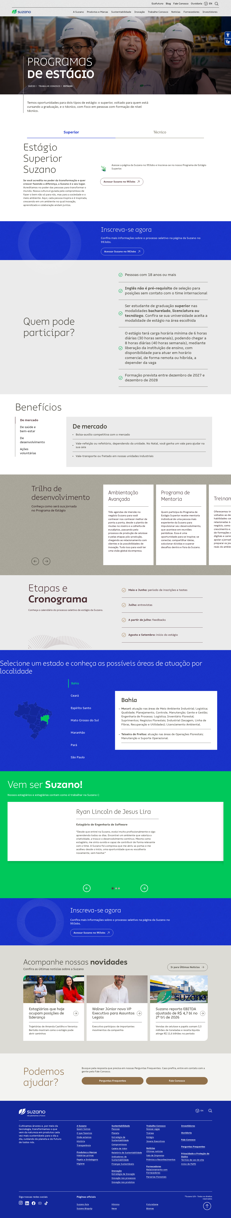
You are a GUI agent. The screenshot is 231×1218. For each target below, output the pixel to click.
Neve (114, 1208)
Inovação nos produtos (123, 1182)
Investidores (188, 1126)
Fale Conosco (180, 3)
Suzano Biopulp (84, 1208)
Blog (168, 3)
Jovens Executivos (155, 1141)
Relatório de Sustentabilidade (127, 1153)
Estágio (67, 86)
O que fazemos (84, 1133)
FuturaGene (152, 1204)
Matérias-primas (85, 1155)
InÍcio (31, 86)
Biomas (150, 1208)
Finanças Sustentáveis (123, 1164)
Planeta (115, 1133)
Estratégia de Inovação (123, 1174)
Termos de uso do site (192, 1160)
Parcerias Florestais (156, 1177)
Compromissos (119, 1144)
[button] (78, 11)
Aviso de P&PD (188, 1164)
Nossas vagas (153, 1129)
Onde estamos (84, 1137)
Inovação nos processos (124, 1178)
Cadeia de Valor (119, 1149)
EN (210, 3)
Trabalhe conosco (49, 86)
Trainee (150, 1133)
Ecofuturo (157, 3)
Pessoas (116, 1129)
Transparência (84, 1145)
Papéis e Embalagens (87, 1160)
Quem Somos (83, 1129)
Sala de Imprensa (155, 1155)
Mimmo (115, 1204)
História (81, 1141)
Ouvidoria (196, 3)
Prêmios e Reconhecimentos (160, 1160)
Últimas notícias (154, 1151)
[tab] (71, 132)
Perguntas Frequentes (193, 1147)
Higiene (81, 1164)
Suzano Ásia (83, 1204)
